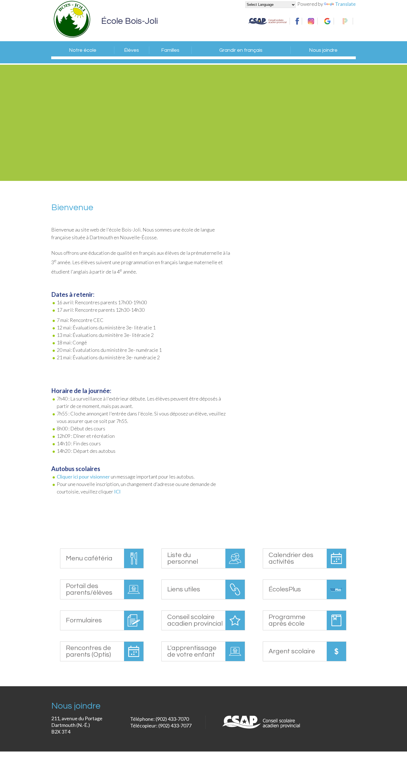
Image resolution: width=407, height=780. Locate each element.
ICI (117, 491)
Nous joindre (323, 50)
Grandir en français (240, 50)
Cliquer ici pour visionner (84, 477)
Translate (345, 4)
